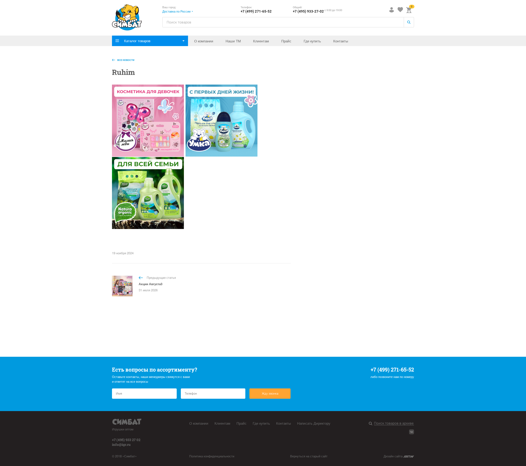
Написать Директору (313, 423)
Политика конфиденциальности (211, 456)
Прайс (286, 40)
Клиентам (261, 40)
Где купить (312, 40)
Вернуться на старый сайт (309, 456)
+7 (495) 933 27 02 (126, 439)
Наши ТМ (233, 40)
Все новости (125, 60)
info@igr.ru (121, 444)
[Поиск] (371, 423)
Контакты (340, 40)
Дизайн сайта (393, 456)
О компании (203, 40)
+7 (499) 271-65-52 (256, 11)
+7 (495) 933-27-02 (308, 11)
